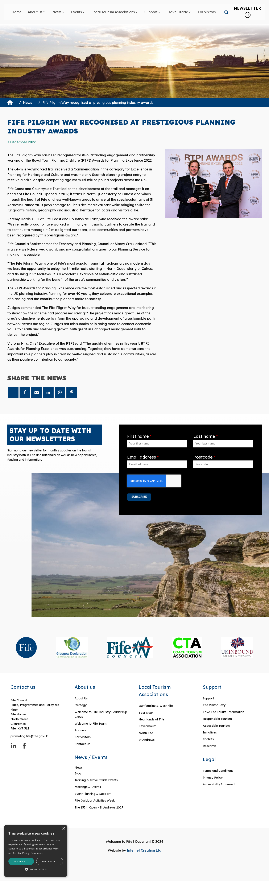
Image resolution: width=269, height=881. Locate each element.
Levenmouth (147, 726)
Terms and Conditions (218, 771)
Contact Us (82, 744)
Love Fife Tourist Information (223, 712)
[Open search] (226, 12)
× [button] (63, 828)
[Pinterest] (71, 392)
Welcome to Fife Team (91, 723)
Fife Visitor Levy (214, 705)
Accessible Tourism (217, 726)
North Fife (146, 733)
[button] (37, 12)
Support (208, 698)
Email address (143, 457)
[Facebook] (25, 392)
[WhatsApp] (60, 392)
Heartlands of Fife (151, 719)
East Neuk (146, 713)
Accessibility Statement (219, 784)
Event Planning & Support (93, 794)
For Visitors (83, 737)
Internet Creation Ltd (144, 850)
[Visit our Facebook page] (24, 746)
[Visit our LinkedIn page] (14, 746)
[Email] (36, 392)
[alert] (35, 851)
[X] (13, 392)
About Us (81, 698)
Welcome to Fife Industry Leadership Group (101, 714)
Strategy (81, 705)
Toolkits (208, 739)
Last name (205, 436)
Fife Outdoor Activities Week (95, 800)
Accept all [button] (21, 861)
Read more (37, 853)
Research (209, 746)
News (27, 102)
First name (139, 436)
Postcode (204, 457)
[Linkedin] (48, 392)
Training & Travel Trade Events (96, 780)
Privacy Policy (213, 777)
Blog (78, 773)
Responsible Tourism (217, 719)
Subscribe (139, 497)
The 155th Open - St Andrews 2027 (99, 807)
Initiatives (210, 732)
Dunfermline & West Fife (156, 706)
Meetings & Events (88, 787)
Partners (80, 730)
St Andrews (146, 740)
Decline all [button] (49, 861)
